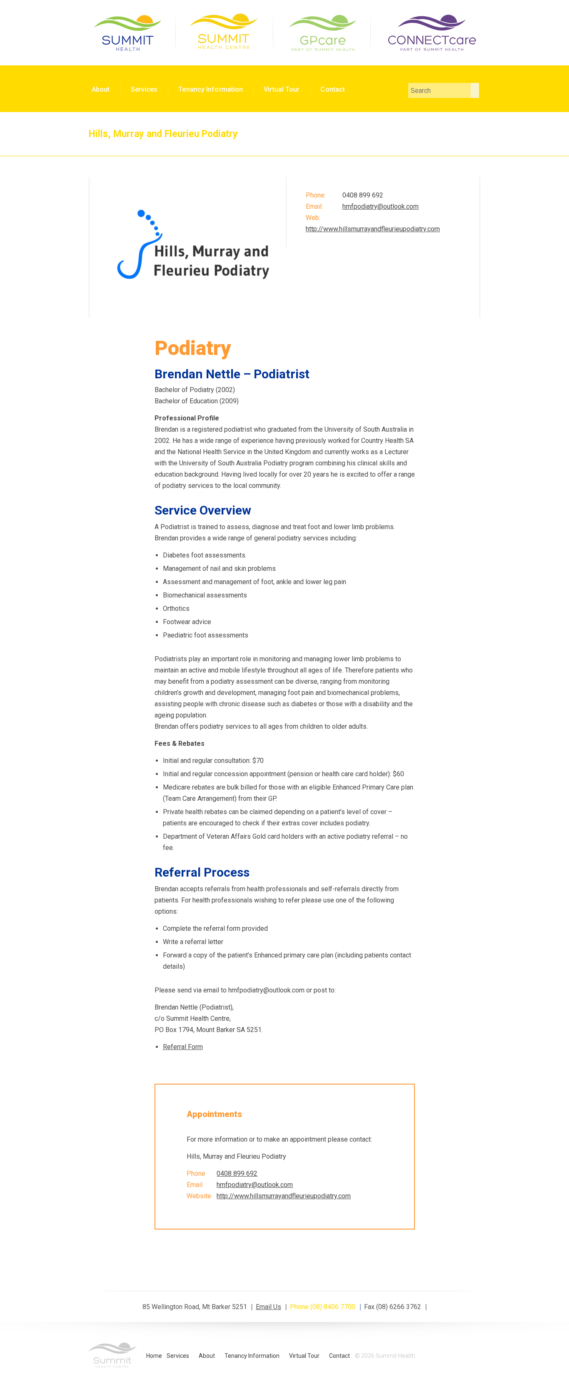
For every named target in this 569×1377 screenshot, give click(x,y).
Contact (332, 89)
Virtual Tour (281, 89)
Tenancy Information (210, 89)
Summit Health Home (126, 31)
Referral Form (183, 1047)
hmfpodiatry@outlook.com (380, 206)
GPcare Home (321, 31)
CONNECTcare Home (431, 31)
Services (144, 89)
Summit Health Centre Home (224, 31)
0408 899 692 (237, 1173)
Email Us (268, 1307)
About (101, 89)
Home (154, 1355)
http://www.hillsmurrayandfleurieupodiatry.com (373, 229)
